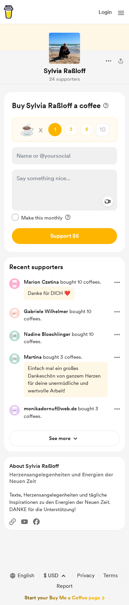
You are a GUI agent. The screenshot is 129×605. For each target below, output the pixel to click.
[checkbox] (37, 217)
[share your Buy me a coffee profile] (121, 61)
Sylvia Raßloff (65, 71)
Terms (110, 575)
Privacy (86, 575)
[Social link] (12, 521)
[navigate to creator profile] (64, 48)
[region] (64, 172)
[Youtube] (24, 521)
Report (64, 586)
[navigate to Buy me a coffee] (8, 12)
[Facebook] (36, 521)
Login (105, 12)
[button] (121, 13)
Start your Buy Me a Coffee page (62, 598)
